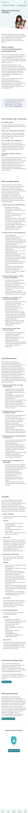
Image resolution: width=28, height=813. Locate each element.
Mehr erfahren (18, 106)
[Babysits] (5, 2)
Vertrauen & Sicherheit (9, 5)
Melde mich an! (14, 750)
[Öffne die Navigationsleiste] (25, 2)
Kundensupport (6, 681)
